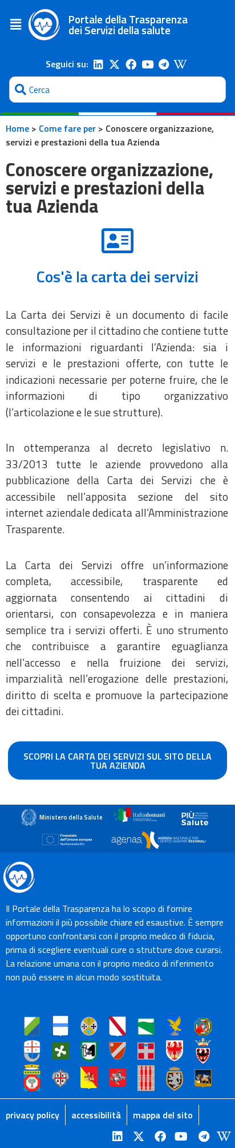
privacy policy (32, 1115)
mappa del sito (163, 1115)
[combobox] (117, 89)
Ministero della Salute (71, 817)
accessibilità (96, 1115)
